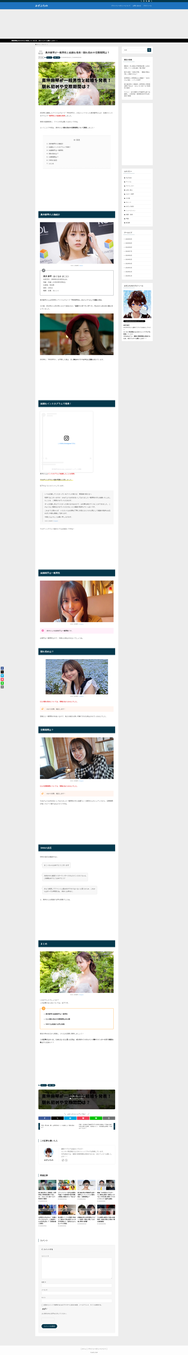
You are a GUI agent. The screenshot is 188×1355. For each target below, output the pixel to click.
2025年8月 (128, 243)
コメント (45, 1256)
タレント (49, 57)
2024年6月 (128, 255)
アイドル (128, 182)
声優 (127, 218)
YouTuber (129, 178)
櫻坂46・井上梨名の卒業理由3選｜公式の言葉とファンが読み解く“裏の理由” (137, 67)
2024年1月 (128, 276)
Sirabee (81, 265)
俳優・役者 (56, 57)
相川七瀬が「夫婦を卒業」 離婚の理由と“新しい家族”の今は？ (137, 73)
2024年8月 (128, 247)
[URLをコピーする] (109, 1118)
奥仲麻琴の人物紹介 (56, 144)
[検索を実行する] (149, 50)
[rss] (146, 1)
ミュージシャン (130, 210)
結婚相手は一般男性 (56, 150)
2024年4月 (128, 263)
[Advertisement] (94, 24)
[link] (63, 1160)
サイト (44, 1297)
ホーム (84, 1349)
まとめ (51, 163)
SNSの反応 (53, 160)
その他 (128, 198)
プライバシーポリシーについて (97, 1349)
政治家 (128, 222)
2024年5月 (128, 259)
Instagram (55, 521)
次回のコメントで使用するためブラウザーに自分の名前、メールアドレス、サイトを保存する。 (73, 1305)
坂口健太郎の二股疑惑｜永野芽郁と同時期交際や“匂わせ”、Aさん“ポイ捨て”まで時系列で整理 (137, 86)
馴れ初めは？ (54, 153)
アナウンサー (130, 186)
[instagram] (144, 1)
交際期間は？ (54, 157)
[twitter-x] (141, 1)
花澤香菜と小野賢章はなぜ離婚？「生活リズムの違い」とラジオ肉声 (137, 79)
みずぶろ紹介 (130, 206)
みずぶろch (41, 6)
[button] (44, 1118)
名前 (44, 1282)
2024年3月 (128, 267)
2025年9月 (128, 239)
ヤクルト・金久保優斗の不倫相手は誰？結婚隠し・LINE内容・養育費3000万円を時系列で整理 (137, 94)
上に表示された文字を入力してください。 (55, 1313)
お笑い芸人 (129, 190)
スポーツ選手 (130, 194)
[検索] (151, 1)
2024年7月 (128, 251)
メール (44, 1290)
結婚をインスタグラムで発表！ (60, 147)
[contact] (149, 1)
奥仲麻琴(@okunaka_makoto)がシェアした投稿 (66, 469)
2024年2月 (128, 271)
